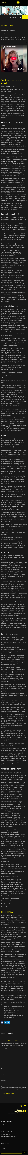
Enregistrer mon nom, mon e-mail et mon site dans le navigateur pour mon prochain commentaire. (13, 1089)
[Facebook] (21, 1105)
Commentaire (4, 1048)
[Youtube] (25, 1105)
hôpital (7, 34)
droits (4, 34)
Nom (2, 1068)
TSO (11, 34)
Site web (3, 1080)
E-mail (3, 1074)
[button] (18, 2)
